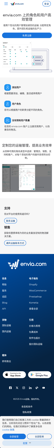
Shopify (33, 284)
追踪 (4, 296)
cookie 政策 (8, 429)
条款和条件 (27, 406)
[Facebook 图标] (10, 388)
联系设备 (10, 221)
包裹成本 (33, 332)
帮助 (4, 284)
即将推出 (6, 361)
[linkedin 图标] (30, 388)
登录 (46, 4)
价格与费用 (34, 326)
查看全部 (33, 308)
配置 (25, 443)
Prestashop (35, 296)
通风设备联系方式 (15, 243)
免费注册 (26, 35)
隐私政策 (27, 412)
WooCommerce (38, 290)
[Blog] (37, 388)
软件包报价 (34, 338)
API (4, 308)
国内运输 (6, 331)
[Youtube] (44, 388)
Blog (4, 302)
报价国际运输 (35, 344)
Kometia (33, 302)
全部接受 (14, 436)
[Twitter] (17, 388)
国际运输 (6, 325)
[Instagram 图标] (24, 388)
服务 (4, 290)
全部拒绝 (39, 436)
